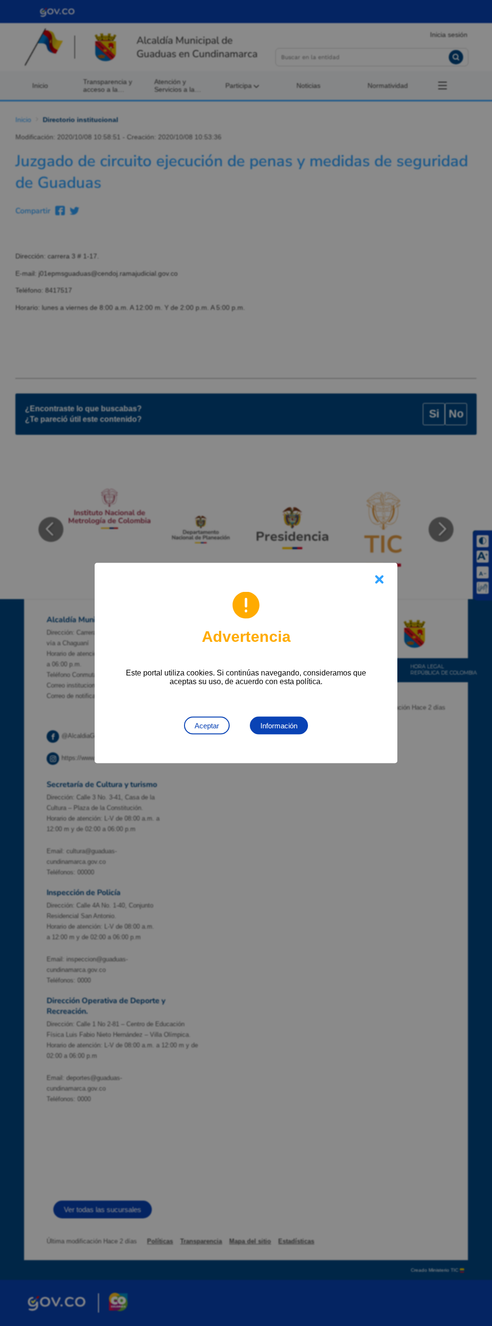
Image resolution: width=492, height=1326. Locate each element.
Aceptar (207, 726)
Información (278, 726)
